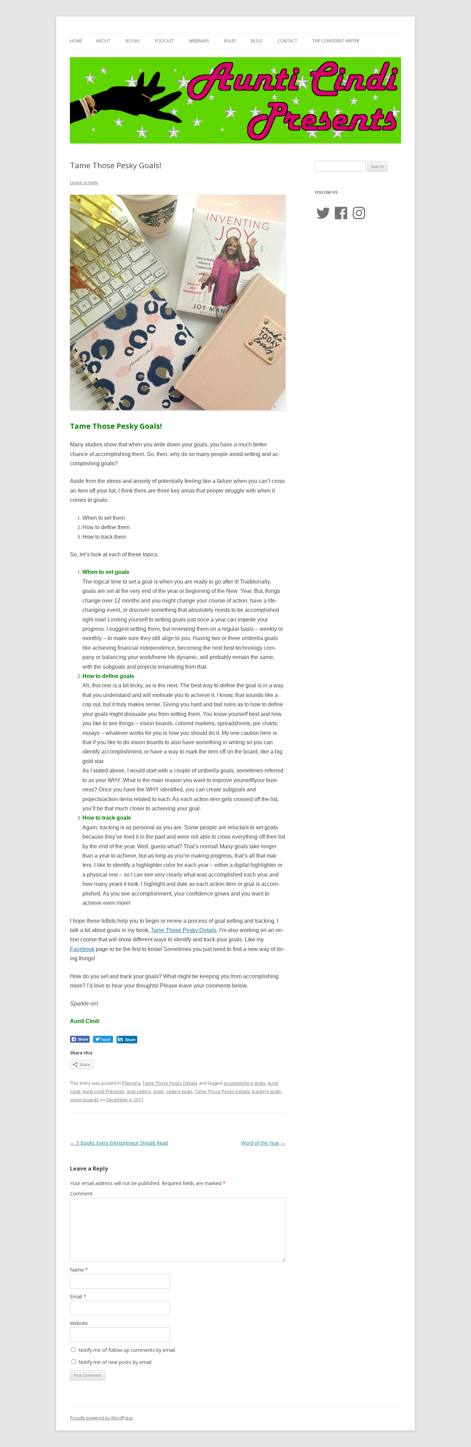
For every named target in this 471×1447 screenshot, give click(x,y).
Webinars (199, 41)
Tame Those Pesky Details (184, 930)
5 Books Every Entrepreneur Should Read (119, 1143)
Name (79, 1269)
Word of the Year (263, 1143)
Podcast (164, 41)
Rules (230, 41)
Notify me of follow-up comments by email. (127, 1350)
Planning (131, 1083)
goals (158, 1091)
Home (76, 41)
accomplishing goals (244, 1083)
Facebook (82, 949)
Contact (287, 41)
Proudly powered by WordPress (101, 1418)
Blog (256, 41)
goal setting (139, 1091)
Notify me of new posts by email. (115, 1362)
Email (78, 1296)
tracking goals (266, 1091)
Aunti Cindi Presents (103, 1091)
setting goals (179, 1091)
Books (133, 41)
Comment (81, 1193)
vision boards (84, 1099)
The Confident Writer (335, 41)
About (103, 41)
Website (79, 1323)
